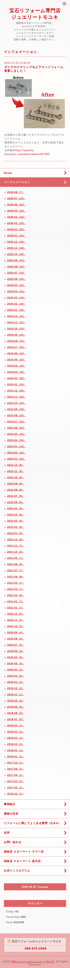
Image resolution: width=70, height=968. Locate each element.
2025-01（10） (16, 310)
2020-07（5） (15, 645)
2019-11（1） (15, 694)
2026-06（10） (16, 204)
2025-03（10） (16, 297)
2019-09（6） (15, 707)
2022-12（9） (15, 465)
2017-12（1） (15, 762)
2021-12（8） (15, 539)
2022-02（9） (15, 527)
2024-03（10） (16, 372)
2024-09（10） (16, 335)
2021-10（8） (15, 552)
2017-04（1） (15, 775)
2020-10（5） (15, 626)
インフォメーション (17, 182)
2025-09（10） (16, 260)
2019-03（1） (15, 731)
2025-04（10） (16, 291)
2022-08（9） (15, 490)
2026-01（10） (16, 235)
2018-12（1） (15, 744)
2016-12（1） (15, 793)
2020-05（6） (15, 657)
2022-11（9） (15, 471)
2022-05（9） (15, 508)
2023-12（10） (16, 390)
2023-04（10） (16, 440)
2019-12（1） (15, 688)
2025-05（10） (16, 285)
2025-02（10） (16, 304)
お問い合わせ (12, 842)
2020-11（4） (15, 620)
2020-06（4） (15, 651)
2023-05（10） (16, 434)
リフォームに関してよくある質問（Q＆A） (32, 823)
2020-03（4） (15, 669)
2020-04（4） (15, 663)
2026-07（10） (16, 198)
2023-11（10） (16, 397)
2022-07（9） (15, 496)
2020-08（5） (15, 638)
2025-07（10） (16, 273)
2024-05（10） (16, 359)
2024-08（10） (16, 341)
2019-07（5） (15, 719)
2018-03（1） (15, 750)
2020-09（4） (15, 632)
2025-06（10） (16, 279)
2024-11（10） (16, 322)
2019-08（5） (15, 713)
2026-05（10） (16, 210)
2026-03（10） (16, 223)
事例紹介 (10, 804)
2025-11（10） (16, 248)
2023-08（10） (16, 415)
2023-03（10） (16, 446)
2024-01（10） (16, 384)
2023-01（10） (16, 459)
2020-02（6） (15, 676)
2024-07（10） (16, 347)
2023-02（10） (16, 452)
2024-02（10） (16, 378)
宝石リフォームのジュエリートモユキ (32, 961)
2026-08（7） (15, 192)
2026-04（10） (16, 217)
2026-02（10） (16, 229)
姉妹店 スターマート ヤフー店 (24, 851)
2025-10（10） (16, 254)
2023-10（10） (16, 403)
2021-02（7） (15, 601)
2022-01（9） (15, 533)
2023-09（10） (16, 409)
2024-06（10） (16, 353)
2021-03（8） (15, 595)
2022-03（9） (15, 521)
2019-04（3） (15, 725)
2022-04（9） (15, 514)
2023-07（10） (16, 421)
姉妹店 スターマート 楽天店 (22, 861)
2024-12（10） (16, 316)
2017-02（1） (15, 787)
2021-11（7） (15, 545)
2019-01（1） (15, 738)
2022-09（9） (15, 483)
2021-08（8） (15, 564)
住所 (7, 832)
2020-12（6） (15, 614)
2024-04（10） (16, 366)
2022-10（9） (15, 477)
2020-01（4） (15, 682)
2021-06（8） (15, 576)
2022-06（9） (15, 502)
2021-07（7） (15, 570)
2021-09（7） (15, 558)
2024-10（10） (16, 328)
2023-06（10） (16, 428)
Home (8, 172)
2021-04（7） (15, 589)
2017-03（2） (15, 781)
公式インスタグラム (17, 870)
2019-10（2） (15, 700)
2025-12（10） (16, 241)
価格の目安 (11, 813)
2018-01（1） (15, 756)
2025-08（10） (16, 266)
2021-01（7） (15, 607)
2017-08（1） (15, 769)
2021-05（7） (15, 583)
